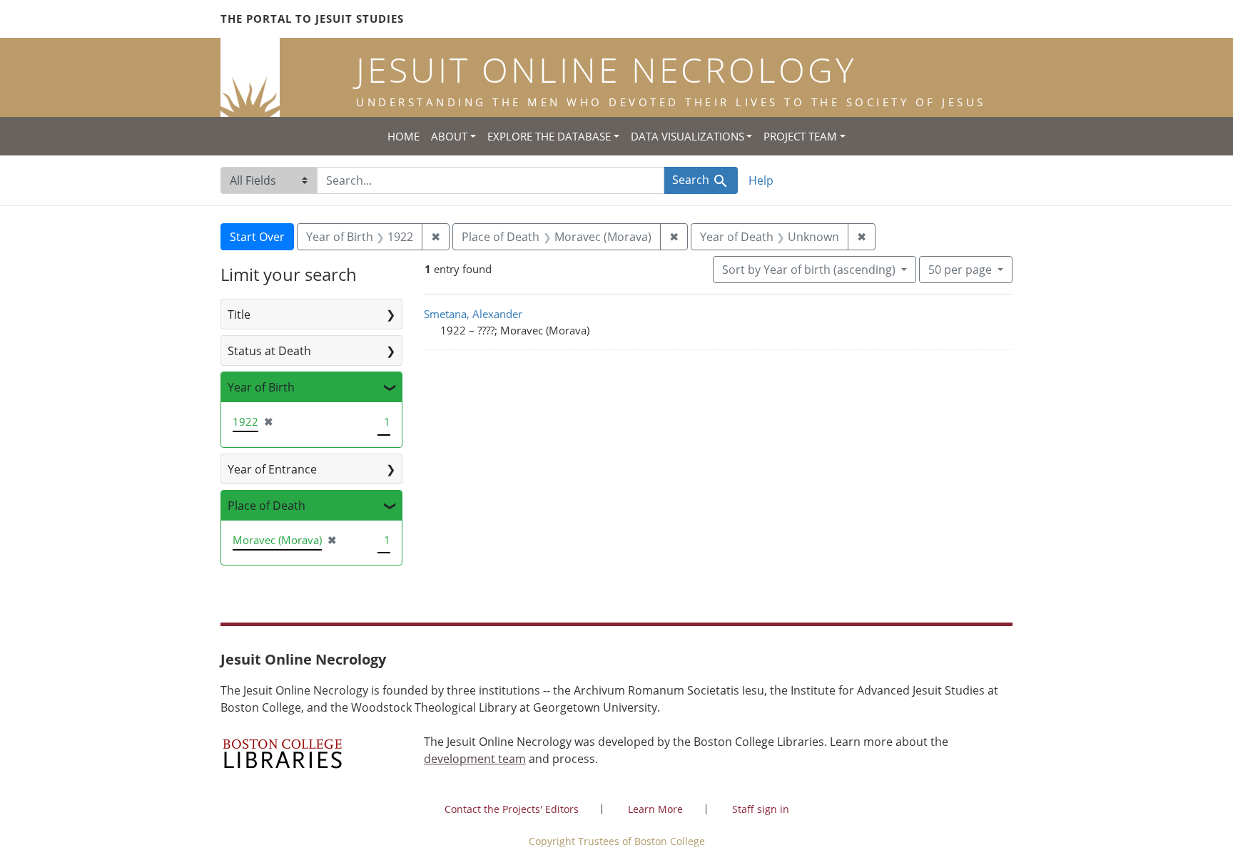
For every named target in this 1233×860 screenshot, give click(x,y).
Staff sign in (760, 809)
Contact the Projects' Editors (512, 809)
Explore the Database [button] (549, 136)
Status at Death (269, 351)
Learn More (655, 809)
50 (960, 269)
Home (403, 136)
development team (475, 759)
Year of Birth (261, 387)
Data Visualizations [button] (687, 136)
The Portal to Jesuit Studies (312, 18)
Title (239, 314)
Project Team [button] (800, 136)
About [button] (449, 136)
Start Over (257, 237)
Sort (808, 269)
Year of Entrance (272, 469)
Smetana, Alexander (473, 314)
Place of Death (266, 505)
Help (761, 180)
